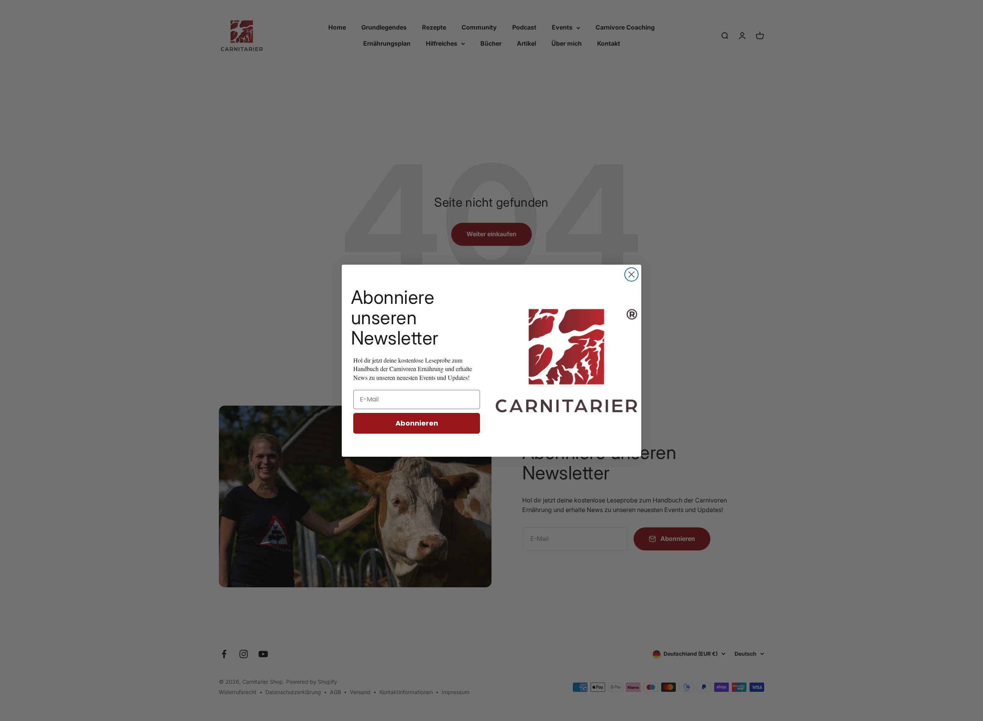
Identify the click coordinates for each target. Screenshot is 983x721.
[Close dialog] (631, 274)
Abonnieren (417, 423)
